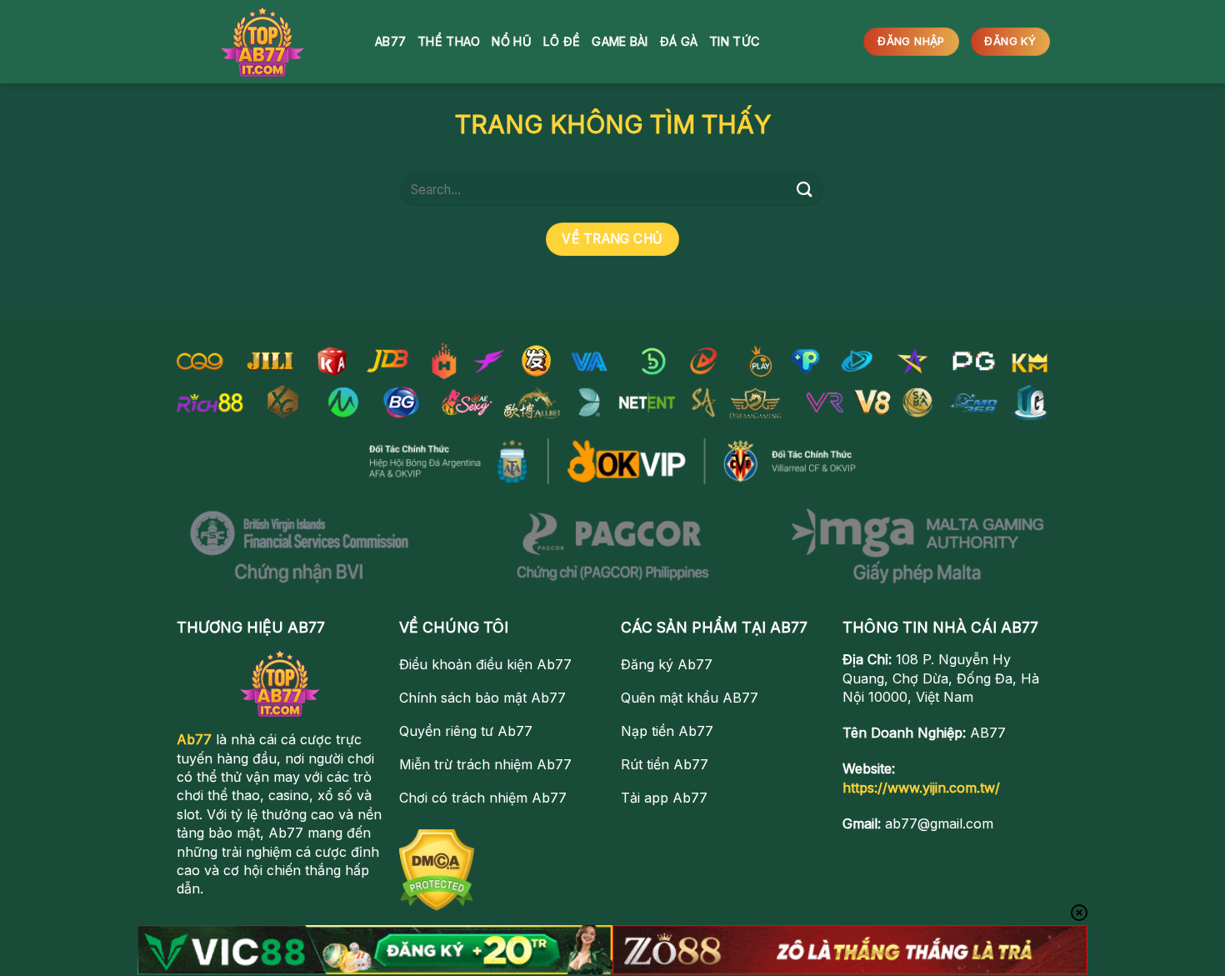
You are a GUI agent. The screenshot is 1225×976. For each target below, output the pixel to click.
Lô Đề (561, 41)
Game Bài (620, 41)
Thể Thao (449, 41)
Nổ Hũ (511, 41)
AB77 (390, 41)
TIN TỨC (734, 41)
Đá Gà (679, 41)
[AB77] (262, 42)
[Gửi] (805, 189)
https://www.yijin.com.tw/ (921, 787)
